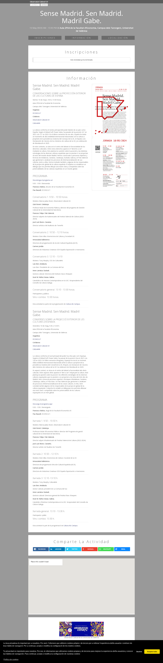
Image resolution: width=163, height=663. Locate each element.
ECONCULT (37, 113)
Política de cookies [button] (11, 659)
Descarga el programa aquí (42, 404)
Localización (118, 38)
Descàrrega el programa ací (43, 180)
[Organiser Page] (81, 629)
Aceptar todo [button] (152, 651)
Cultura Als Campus (73, 304)
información (81, 38)
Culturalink (36, 123)
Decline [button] (139, 651)
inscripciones (44, 38)
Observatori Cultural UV (41, 120)
